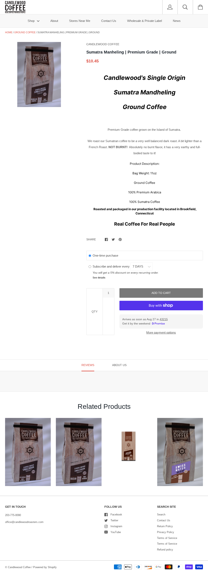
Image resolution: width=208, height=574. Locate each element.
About (54, 20)
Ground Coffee (25, 32)
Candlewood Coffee (19, 567)
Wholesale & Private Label (144, 20)
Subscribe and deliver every (111, 266)
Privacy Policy (165, 532)
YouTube (115, 532)
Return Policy (165, 526)
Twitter (114, 520)
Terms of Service (167, 538)
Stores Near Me (79, 20)
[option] (39, 74)
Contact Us (108, 20)
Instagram (116, 526)
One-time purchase (105, 255)
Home (8, 32)
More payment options (161, 332)
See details (99, 277)
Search (161, 514)
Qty (95, 311)
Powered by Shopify (45, 567)
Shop (31, 20)
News (177, 20)
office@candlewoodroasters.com (24, 522)
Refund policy (165, 549)
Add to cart (161, 292)
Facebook (116, 514)
